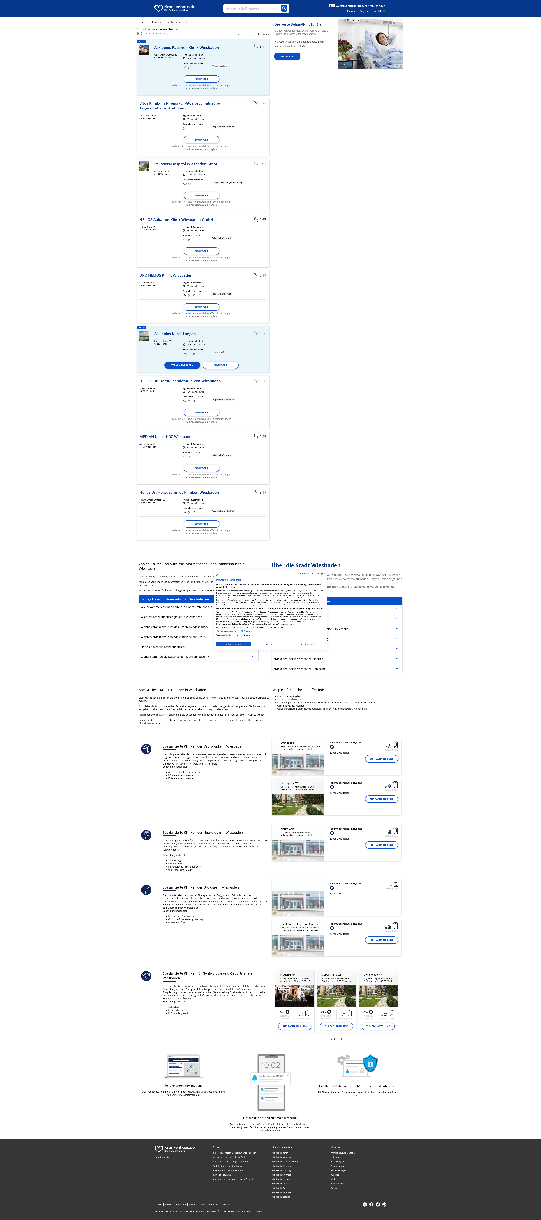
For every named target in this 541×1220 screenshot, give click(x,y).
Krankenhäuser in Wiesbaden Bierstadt (298, 649)
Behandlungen (338, 1166)
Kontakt (379, 11)
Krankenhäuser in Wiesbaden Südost (297, 619)
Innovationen (337, 1183)
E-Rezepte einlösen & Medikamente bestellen (234, 1152)
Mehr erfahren (287, 56)
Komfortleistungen (222, 1174)
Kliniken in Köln (279, 1183)
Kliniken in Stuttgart (281, 1174)
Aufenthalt (336, 1157)
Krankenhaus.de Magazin (343, 1152)
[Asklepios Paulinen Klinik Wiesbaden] (144, 50)
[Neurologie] (298, 844)
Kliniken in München (281, 1157)
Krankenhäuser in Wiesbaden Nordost (298, 609)
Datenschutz (213, 1204)
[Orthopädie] (298, 758)
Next (341, 1038)
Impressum (180, 1204)
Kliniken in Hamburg (281, 1166)
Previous (331, 1038)
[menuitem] (351, 11)
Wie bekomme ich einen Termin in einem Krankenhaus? (177, 607)
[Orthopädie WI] (298, 796)
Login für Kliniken (163, 1157)
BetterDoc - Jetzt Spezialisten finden (230, 1157)
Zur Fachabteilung (382, 758)
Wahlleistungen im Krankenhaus (228, 1166)
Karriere (226, 1204)
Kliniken (351, 11)
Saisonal (335, 1188)
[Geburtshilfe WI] (336, 988)
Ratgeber (365, 11)
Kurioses (335, 1174)
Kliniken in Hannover (282, 1192)
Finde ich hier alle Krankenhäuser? (163, 647)
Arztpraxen (191, 22)
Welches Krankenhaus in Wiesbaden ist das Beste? (173, 637)
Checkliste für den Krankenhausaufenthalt (233, 1179)
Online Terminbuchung (156, 33)
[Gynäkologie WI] (378, 988)
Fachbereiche (173, 22)
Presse (168, 1204)
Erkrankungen (337, 1161)
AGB (202, 1204)
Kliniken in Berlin (280, 1152)
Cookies (192, 1204)
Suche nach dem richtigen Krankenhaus (232, 1161)
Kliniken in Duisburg (281, 1170)
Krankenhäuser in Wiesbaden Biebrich (298, 659)
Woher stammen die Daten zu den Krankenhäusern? (175, 657)
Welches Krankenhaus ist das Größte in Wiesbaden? (174, 627)
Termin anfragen (182, 365)
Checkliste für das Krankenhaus (228, 1170)
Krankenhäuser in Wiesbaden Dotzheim (299, 669)
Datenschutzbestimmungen (312, 573)
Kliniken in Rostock (281, 1196)
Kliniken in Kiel (279, 1188)
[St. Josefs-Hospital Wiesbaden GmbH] (144, 166)
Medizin (334, 1179)
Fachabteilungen (338, 1170)
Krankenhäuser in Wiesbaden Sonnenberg (300, 639)
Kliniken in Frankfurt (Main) (285, 1161)
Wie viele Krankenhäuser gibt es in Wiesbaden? (171, 617)
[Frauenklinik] (294, 988)
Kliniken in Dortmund (282, 1179)
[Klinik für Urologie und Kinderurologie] (298, 939)
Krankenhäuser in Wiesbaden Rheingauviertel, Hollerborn (310, 629)
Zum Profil (201, 79)
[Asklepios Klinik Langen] (144, 336)
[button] (261, 34)
